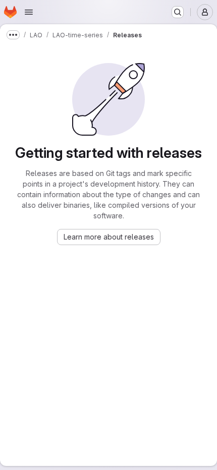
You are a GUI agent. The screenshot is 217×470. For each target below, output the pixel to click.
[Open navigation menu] (29, 12)
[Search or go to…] (178, 12)
